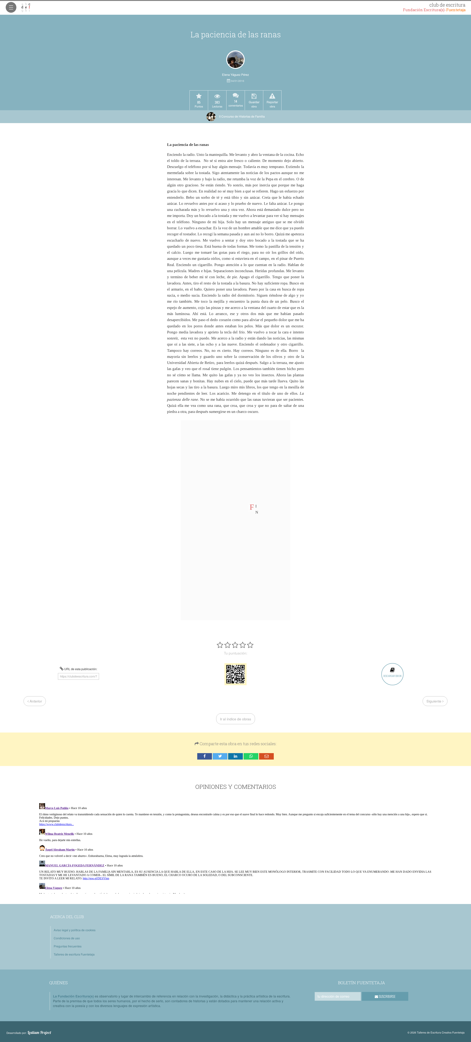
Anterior (35, 700)
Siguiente (434, 700)
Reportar (272, 104)
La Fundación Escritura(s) (73, 996)
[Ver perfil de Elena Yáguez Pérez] (235, 59)
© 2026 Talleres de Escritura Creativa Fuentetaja (436, 1032)
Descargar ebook (392, 676)
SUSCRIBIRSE (387, 996)
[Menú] (11, 7)
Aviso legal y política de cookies (74, 930)
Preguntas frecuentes (68, 946)
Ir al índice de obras (235, 718)
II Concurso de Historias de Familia (241, 116)
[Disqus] (235, 848)
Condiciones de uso (67, 938)
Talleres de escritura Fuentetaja (74, 954)
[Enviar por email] (266, 756)
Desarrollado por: (28, 1032)
